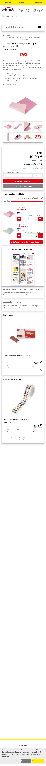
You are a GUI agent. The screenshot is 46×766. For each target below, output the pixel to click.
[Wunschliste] (34, 10)
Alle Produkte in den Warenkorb (25, 242)
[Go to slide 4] (24, 435)
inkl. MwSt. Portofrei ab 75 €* (33, 164)
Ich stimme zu (37, 761)
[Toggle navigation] (39, 27)
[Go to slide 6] (32, 435)
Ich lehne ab (25, 761)
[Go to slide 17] (28, 437)
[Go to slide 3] (20, 435)
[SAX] (23, 55)
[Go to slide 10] (24, 436)
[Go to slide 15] (20, 437)
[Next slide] (40, 371)
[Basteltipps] (27, 10)
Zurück (7, 35)
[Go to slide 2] (24, 370)
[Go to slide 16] (24, 437)
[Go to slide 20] (24, 439)
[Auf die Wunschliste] (18, 366)
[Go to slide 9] (20, 436)
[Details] (8, 366)
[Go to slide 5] (28, 435)
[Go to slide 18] (32, 437)
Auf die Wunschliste (24, 186)
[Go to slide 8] (15, 436)
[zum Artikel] (9, 214)
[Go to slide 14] (15, 437)
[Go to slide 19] (20, 439)
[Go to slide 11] (28, 436)
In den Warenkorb (24, 181)
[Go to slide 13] (11, 437)
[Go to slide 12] (32, 436)
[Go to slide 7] (11, 436)
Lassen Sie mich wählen (10, 761)
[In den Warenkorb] (33, 366)
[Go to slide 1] (20, 370)
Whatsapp (8, 2)
